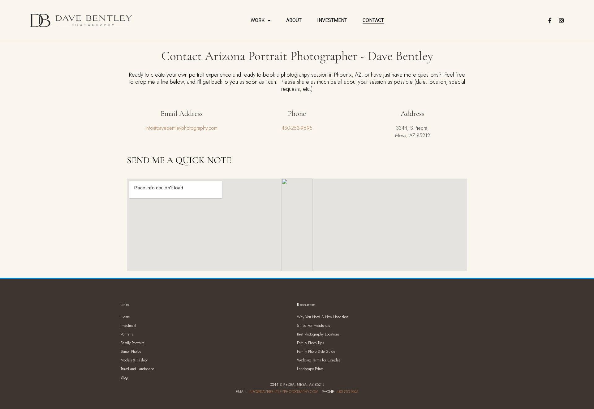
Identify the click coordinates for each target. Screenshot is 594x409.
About (294, 20)
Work (258, 20)
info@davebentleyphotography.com (181, 128)
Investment (332, 20)
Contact (373, 20)
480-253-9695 (297, 128)
